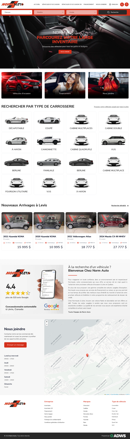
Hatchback (115, 417)
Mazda (85, 425)
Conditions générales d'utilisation (54, 422)
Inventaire (47, 405)
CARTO (128, 394)
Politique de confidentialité (52, 419)
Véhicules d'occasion (51, 4)
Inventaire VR (48, 408)
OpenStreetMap (115, 394)
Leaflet (107, 394)
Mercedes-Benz (88, 414)
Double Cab (115, 414)
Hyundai (85, 419)
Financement (89, 4)
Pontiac (85, 417)
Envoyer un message (15, 345)
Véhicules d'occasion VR (72, 4)
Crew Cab (114, 411)
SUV (113, 425)
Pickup (113, 419)
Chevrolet (86, 405)
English (115, 4)
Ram (84, 422)
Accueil (37, 4)
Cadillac (85, 408)
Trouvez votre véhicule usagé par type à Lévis (111, 107)
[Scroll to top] (123, 433)
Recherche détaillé (118, 206)
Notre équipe (48, 414)
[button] (87, 355)
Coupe (113, 408)
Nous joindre (101, 4)
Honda (85, 411)
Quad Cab (115, 422)
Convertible (115, 405)
